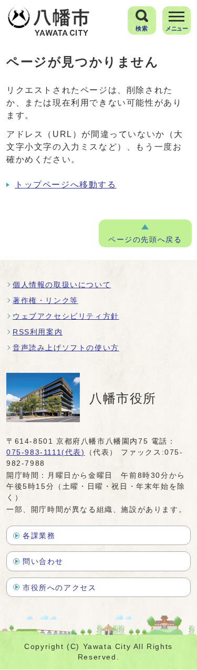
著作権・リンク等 (45, 300)
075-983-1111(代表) (45, 452)
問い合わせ (43, 561)
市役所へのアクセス (59, 587)
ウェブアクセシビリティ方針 (66, 316)
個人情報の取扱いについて (62, 284)
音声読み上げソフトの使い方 (66, 347)
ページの (145, 240)
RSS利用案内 (38, 332)
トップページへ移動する (66, 184)
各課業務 (39, 535)
